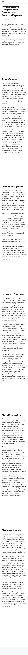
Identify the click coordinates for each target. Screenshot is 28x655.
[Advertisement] (14, 61)
